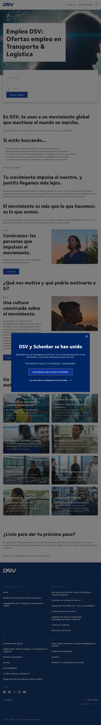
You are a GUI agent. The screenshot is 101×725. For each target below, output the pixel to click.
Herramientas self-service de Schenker (50, 371)
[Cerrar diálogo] (87, 336)
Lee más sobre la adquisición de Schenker (49, 380)
